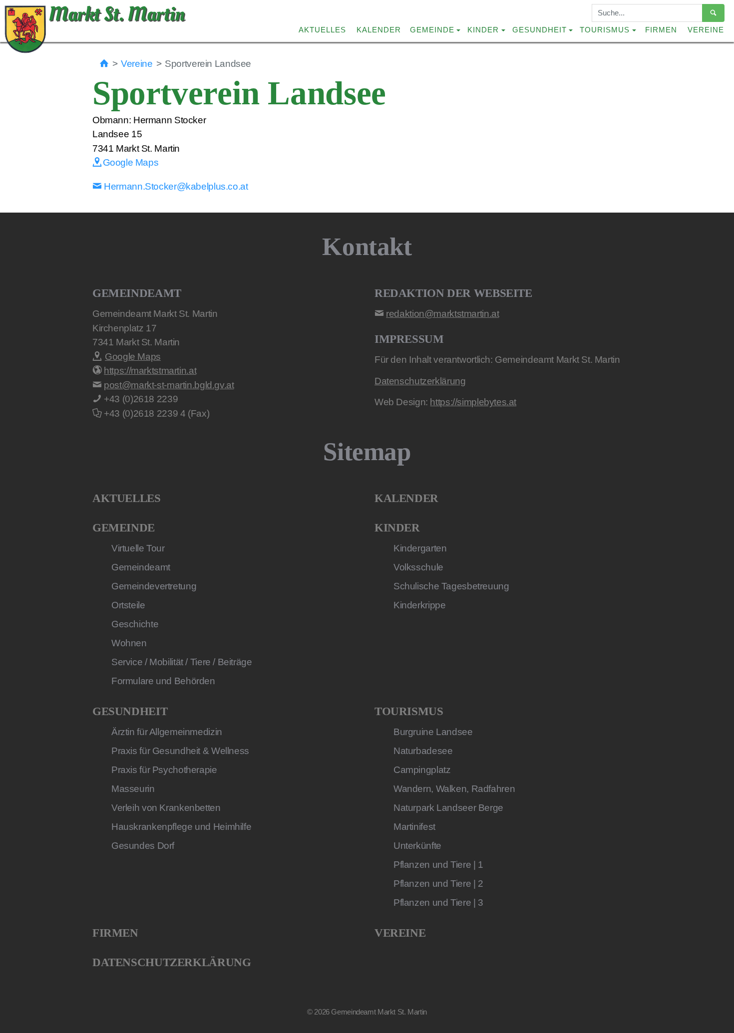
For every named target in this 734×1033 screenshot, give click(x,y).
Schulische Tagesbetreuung (451, 586)
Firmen (661, 29)
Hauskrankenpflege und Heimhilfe (181, 826)
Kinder (397, 527)
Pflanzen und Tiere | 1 (438, 864)
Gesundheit (129, 711)
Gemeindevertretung (153, 586)
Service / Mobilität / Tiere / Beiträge (181, 662)
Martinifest (414, 826)
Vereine (706, 29)
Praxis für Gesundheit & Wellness (180, 751)
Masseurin (133, 788)
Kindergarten (419, 548)
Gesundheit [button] (539, 29)
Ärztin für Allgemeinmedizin (166, 732)
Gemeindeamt (140, 567)
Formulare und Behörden (163, 681)
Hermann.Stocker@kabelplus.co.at (175, 186)
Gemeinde (123, 527)
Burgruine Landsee (433, 732)
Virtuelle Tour (138, 548)
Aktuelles (322, 29)
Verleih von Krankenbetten (166, 807)
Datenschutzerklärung (171, 962)
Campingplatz (421, 770)
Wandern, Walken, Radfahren (454, 788)
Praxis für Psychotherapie (164, 770)
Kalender (379, 29)
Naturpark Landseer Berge (448, 807)
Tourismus (408, 711)
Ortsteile (128, 605)
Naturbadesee (422, 751)
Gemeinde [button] (432, 29)
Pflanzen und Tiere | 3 (438, 902)
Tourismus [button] (605, 29)
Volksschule (418, 567)
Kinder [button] (483, 29)
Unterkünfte (417, 845)
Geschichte (134, 624)
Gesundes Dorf (142, 845)
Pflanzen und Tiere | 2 (438, 883)
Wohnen (129, 643)
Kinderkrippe (419, 605)
